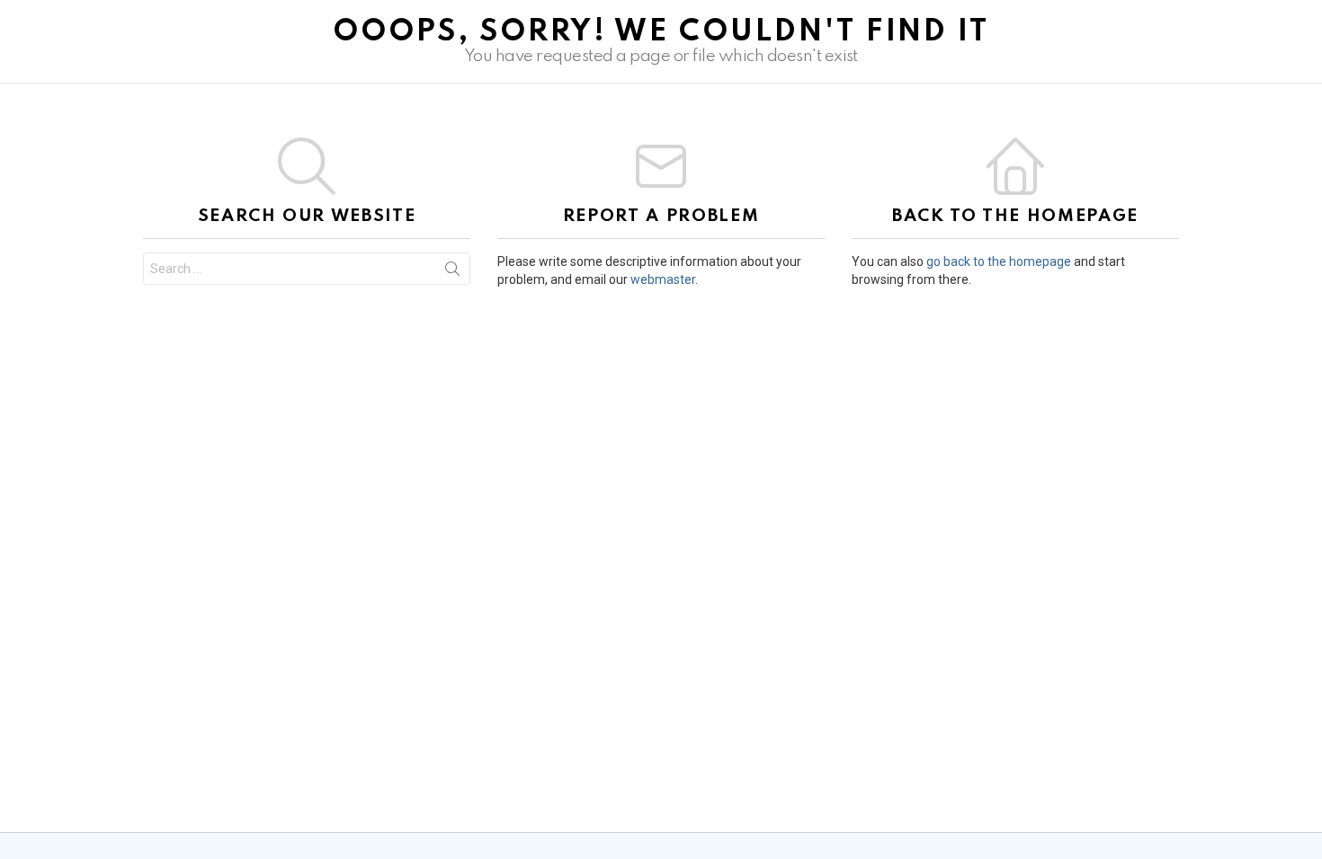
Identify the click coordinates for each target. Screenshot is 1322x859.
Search (452, 272)
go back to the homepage (998, 261)
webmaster (662, 279)
